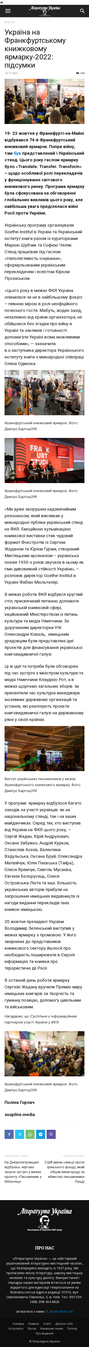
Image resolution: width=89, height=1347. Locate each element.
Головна (18, 1324)
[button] (7, 11)
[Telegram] (40, 1134)
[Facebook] (9, 1134)
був (17, 153)
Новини (33, 1324)
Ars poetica (15, 1329)
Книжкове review (51, 1329)
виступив (62, 928)
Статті (47, 1324)
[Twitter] (19, 1134)
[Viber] (51, 1134)
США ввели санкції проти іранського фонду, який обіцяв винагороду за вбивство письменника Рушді (64, 1172)
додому (10, 22)
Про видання (44, 1333)
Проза (32, 1329)
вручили (46, 987)
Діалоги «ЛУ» (64, 1324)
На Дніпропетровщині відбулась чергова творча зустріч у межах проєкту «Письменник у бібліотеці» (23, 1172)
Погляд (72, 1329)
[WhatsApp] (30, 1134)
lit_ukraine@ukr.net (59, 1311)
